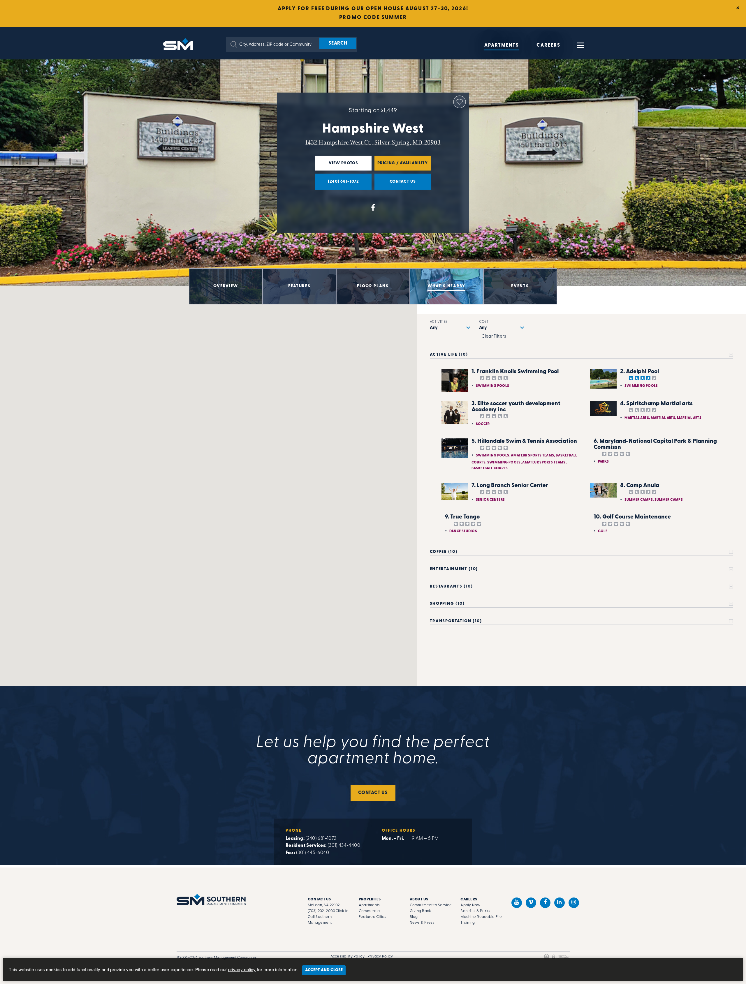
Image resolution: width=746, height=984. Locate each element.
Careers (548, 45)
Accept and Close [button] (324, 970)
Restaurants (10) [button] (451, 586)
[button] (234, 44)
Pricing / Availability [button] (401, 166)
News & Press (422, 923)
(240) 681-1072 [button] (337, 184)
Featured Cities (372, 917)
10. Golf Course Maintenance (632, 517)
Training (467, 923)
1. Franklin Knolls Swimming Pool (515, 372)
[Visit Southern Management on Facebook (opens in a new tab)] (545, 902)
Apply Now (470, 905)
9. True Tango (462, 517)
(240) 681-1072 (320, 838)
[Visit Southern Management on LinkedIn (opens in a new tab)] (559, 902)
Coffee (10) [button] (443, 552)
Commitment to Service (431, 905)
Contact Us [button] (395, 184)
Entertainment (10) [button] (454, 569)
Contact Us (373, 793)
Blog (414, 917)
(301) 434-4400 (344, 845)
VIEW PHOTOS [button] (336, 166)
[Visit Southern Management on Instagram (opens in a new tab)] (574, 902)
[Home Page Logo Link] (179, 43)
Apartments (501, 45)
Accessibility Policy (347, 956)
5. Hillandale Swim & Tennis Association (524, 441)
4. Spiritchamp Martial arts (656, 404)
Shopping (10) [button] (447, 604)
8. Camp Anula (639, 486)
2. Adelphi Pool (639, 372)
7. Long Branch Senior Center (509, 486)
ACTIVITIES (439, 322)
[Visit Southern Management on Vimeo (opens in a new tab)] (531, 902)
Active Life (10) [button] (449, 354)
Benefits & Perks (475, 911)
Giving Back (420, 911)
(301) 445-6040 (312, 853)
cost (483, 322)
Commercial (370, 911)
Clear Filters (493, 336)
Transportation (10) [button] (456, 621)
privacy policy (242, 969)
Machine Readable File (481, 917)
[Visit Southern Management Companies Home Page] (211, 899)
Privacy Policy (380, 956)
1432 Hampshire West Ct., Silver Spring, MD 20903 (372, 142)
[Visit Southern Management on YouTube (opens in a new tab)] (516, 902)
